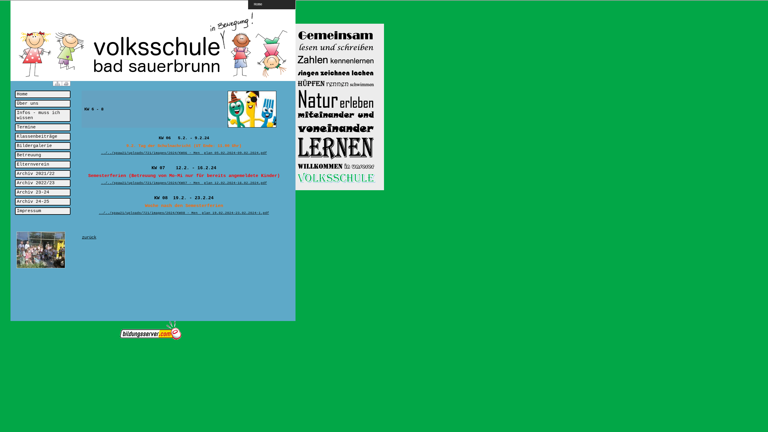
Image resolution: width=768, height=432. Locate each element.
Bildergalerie (34, 145)
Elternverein (33, 164)
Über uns (27, 103)
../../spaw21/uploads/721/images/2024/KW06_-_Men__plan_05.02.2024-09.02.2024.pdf (184, 153)
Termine (26, 127)
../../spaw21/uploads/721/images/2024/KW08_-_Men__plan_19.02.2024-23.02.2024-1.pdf (184, 213)
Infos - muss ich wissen (38, 115)
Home (258, 4)
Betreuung (29, 155)
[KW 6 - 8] (252, 126)
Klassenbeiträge (37, 136)
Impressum (29, 211)
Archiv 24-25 (33, 201)
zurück (89, 237)
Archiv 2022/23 (36, 183)
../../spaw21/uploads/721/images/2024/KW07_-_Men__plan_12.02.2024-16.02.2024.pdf (184, 183)
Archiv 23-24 (33, 192)
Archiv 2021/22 (36, 173)
